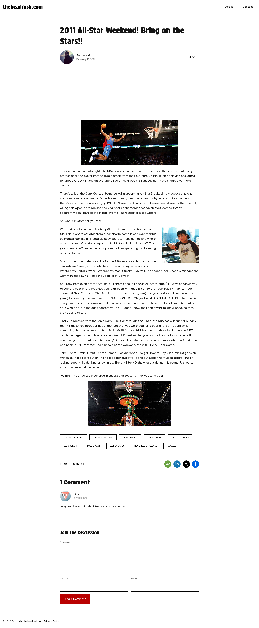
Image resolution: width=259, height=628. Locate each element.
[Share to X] (186, 464)
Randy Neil (83, 55)
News (192, 57)
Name (64, 578)
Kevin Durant (70, 446)
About (229, 7)
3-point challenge (103, 437)
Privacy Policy (51, 621)
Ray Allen (172, 446)
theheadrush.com (23, 6)
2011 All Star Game (73, 437)
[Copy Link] (167, 464)
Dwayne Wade (155, 437)
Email (134, 578)
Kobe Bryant (93, 446)
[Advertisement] (129, 88)
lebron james (117, 446)
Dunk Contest (130, 437)
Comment (66, 542)
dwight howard (180, 437)
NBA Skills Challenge (145, 446)
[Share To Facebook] (195, 464)
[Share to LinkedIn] (177, 464)
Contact (248, 7)
